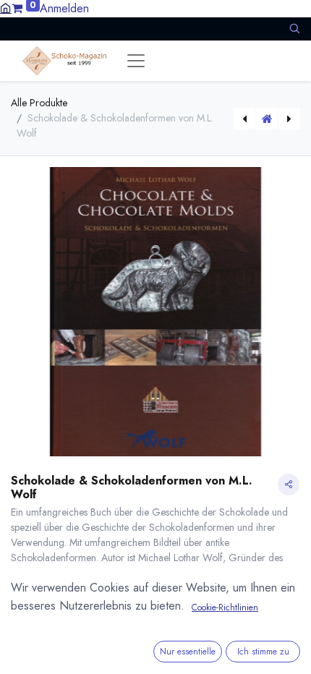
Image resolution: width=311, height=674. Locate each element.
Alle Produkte (39, 102)
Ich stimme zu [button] (263, 651)
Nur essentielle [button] (188, 651)
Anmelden (64, 8)
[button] (294, 28)
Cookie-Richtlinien (225, 607)
